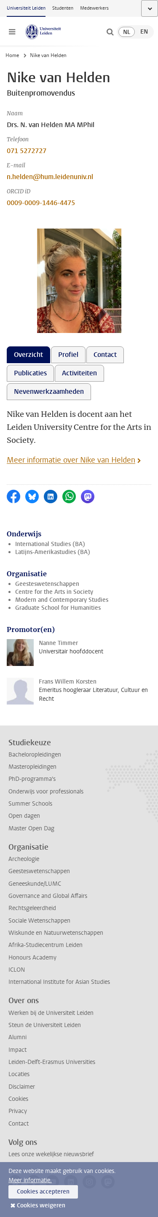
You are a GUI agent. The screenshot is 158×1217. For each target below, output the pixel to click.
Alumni (17, 1037)
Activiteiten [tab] (79, 373)
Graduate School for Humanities (58, 608)
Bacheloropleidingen (34, 755)
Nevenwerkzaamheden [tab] (49, 391)
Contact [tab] (105, 354)
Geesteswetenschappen (47, 584)
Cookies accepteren (43, 1192)
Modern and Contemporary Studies (61, 600)
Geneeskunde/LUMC (34, 884)
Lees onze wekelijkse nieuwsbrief (51, 1154)
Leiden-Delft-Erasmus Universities (51, 1062)
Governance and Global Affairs (47, 896)
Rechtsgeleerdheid (32, 908)
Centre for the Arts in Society (54, 592)
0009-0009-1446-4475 (41, 202)
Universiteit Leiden (26, 8)
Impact (17, 1050)
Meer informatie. (30, 1180)
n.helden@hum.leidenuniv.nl (50, 176)
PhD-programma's (32, 779)
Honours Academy (32, 958)
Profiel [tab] (68, 354)
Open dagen (24, 816)
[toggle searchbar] (110, 32)
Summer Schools (30, 804)
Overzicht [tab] (28, 354)
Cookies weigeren (41, 1205)
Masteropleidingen (32, 767)
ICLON (16, 970)
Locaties (18, 1074)
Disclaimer (21, 1087)
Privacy (17, 1111)
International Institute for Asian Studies (59, 982)
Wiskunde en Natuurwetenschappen (55, 933)
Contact (18, 1124)
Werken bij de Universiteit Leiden (51, 1013)
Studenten (62, 8)
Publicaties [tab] (30, 373)
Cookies (18, 1099)
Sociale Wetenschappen (39, 921)
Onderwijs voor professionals (45, 792)
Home (12, 55)
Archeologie (23, 859)
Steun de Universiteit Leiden (44, 1025)
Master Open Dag (31, 828)
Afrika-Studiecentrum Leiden (45, 945)
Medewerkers (94, 8)
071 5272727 (26, 150)
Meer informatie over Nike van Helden (71, 460)
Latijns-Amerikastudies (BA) (52, 552)
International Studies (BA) (50, 544)
